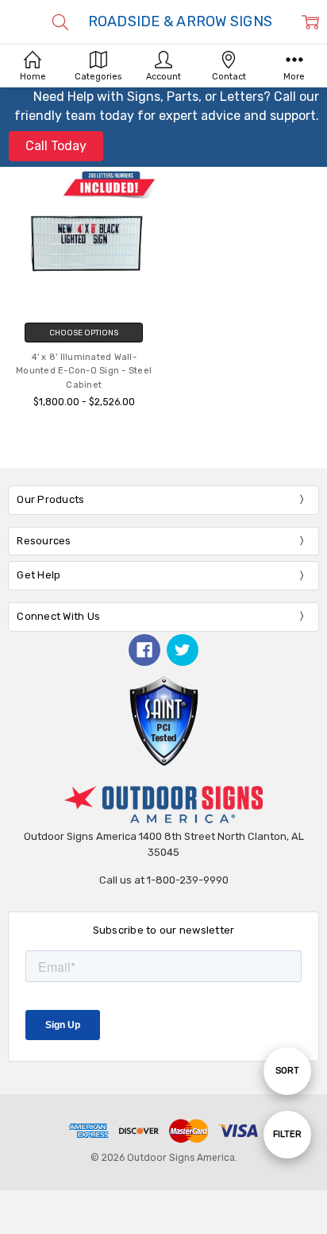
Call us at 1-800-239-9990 (164, 880)
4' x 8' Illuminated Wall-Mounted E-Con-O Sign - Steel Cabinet (84, 371)
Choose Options (83, 332)
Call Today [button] (56, 145)
